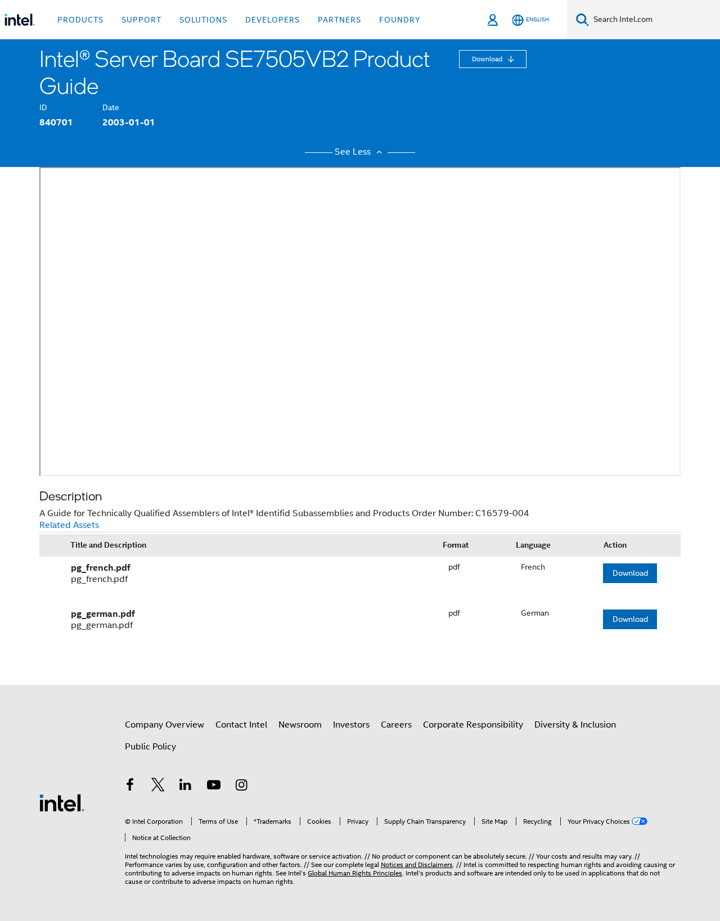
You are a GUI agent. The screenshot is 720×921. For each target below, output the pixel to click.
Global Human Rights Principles (355, 873)
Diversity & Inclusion (575, 724)
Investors (351, 724)
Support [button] (141, 20)
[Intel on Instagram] (241, 786)
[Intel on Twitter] (158, 786)
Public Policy (150, 746)
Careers (396, 724)
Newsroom (300, 724)
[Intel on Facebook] (130, 786)
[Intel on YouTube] (213, 786)
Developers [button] (272, 20)
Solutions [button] (203, 20)
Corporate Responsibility (473, 724)
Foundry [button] (400, 20)
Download (488, 59)
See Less (354, 151)
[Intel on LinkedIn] (185, 786)
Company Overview (164, 724)
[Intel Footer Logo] (61, 802)
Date (110, 107)
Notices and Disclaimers (417, 864)
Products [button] (80, 20)
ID (43, 107)
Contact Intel (241, 724)
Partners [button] (339, 20)
